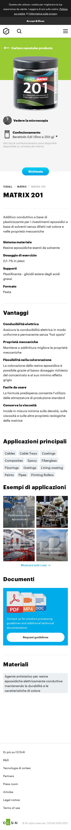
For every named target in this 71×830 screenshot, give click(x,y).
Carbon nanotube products (31, 48)
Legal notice (11, 799)
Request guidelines (35, 637)
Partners (8, 775)
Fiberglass (49, 460)
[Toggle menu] (65, 31)
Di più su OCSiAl (14, 752)
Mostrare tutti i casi (34, 565)
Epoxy (32, 460)
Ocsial (10, 822)
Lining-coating (52, 467)
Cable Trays (28, 452)
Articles (8, 791)
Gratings (29, 467)
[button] (19, 512)
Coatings (48, 452)
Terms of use (11, 807)
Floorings (12, 467)
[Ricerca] (19, 31)
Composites (14, 460)
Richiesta (35, 171)
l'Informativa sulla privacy (42, 13)
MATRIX (21, 186)
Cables (10, 452)
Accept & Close (35, 21)
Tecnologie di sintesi (17, 767)
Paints (9, 474)
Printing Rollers (42, 474)
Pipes (22, 474)
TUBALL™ (6, 31)
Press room (10, 783)
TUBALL (7, 186)
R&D (6, 760)
